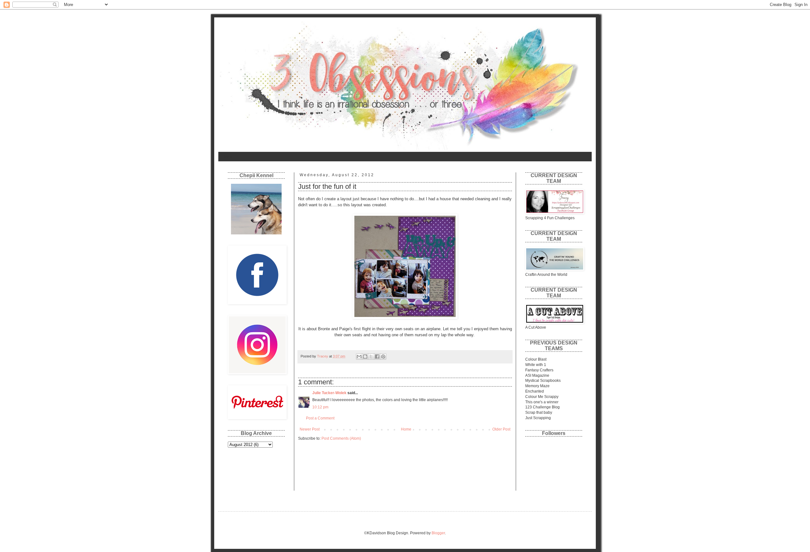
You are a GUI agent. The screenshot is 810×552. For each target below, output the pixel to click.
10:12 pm (320, 407)
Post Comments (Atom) (341, 438)
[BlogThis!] (365, 356)
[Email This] (359, 356)
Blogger (438, 533)
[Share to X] (371, 356)
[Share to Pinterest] (383, 356)
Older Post (501, 429)
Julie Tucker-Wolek (329, 393)
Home (227, 156)
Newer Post (310, 429)
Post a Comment (320, 418)
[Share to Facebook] (377, 356)
